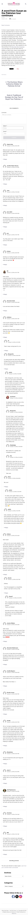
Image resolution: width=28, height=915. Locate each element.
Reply (5, 159)
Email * (5, 131)
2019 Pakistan (4, 74)
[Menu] (2, 4)
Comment (4, 112)
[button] (14, 861)
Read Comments (6, 25)
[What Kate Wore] (13, 4)
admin (4, 17)
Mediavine (14, 913)
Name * (5, 125)
